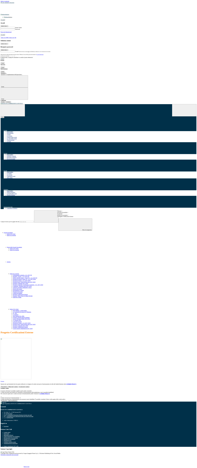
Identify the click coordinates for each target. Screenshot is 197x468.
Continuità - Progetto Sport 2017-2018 (22, 286)
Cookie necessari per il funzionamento (10, 398)
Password (17, 29)
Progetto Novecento (18, 291)
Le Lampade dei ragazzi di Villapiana (22, 312)
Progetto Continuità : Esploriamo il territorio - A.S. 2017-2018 (28, 284)
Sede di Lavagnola (62, 215)
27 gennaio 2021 (17, 320)
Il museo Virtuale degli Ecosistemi (21, 317)
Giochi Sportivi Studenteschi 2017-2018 (22, 328)
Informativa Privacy (8, 435)
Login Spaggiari (40, 54)
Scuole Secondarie (62, 212)
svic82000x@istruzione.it (19, 415)
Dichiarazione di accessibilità (11, 438)
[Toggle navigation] (13, 110)
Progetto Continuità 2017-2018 (20, 283)
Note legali (6, 433)
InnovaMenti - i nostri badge (20, 310)
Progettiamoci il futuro (18, 290)
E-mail (16, 51)
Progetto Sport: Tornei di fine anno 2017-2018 (24, 282)
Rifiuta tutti (13, 386)
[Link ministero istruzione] (7, 2)
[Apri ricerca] (184, 110)
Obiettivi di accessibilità (9, 439)
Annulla (3, 102)
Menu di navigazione (87, 229)
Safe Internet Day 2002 (18, 316)
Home (59, 211)
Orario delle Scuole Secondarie (14, 247)
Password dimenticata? (6, 32)
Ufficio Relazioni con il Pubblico (12, 436)
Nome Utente (18, 27)
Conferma (8, 102)
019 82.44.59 (9, 413)
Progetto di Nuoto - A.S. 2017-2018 (21, 280)
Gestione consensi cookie (10, 442)
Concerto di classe (17, 321)
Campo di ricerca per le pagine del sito (10, 221)
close (2, 117)
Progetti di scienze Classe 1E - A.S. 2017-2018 (24, 279)
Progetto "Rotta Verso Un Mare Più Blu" (23, 296)
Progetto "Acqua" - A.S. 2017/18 (21, 276)
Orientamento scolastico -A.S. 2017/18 (22, 275)
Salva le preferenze (12, 400)
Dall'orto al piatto (17, 297)
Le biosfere (15, 314)
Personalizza (4, 386)
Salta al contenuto (5, 1)
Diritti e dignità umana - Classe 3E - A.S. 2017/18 (25, 278)
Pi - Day (15, 313)
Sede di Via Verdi (11, 234)
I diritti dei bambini (17, 293)
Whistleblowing (7, 440)
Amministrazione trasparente (11, 443)
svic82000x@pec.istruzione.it (20, 416)
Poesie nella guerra (17, 289)
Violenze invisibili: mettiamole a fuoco (22, 287)
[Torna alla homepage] (98, 103)
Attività (60, 213)
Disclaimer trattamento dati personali (9, 454)
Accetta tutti (24, 386)
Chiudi (2, 63)
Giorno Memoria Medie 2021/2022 (21, 319)
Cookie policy (7, 432)
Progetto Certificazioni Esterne (20, 294)
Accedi (2, 19)
